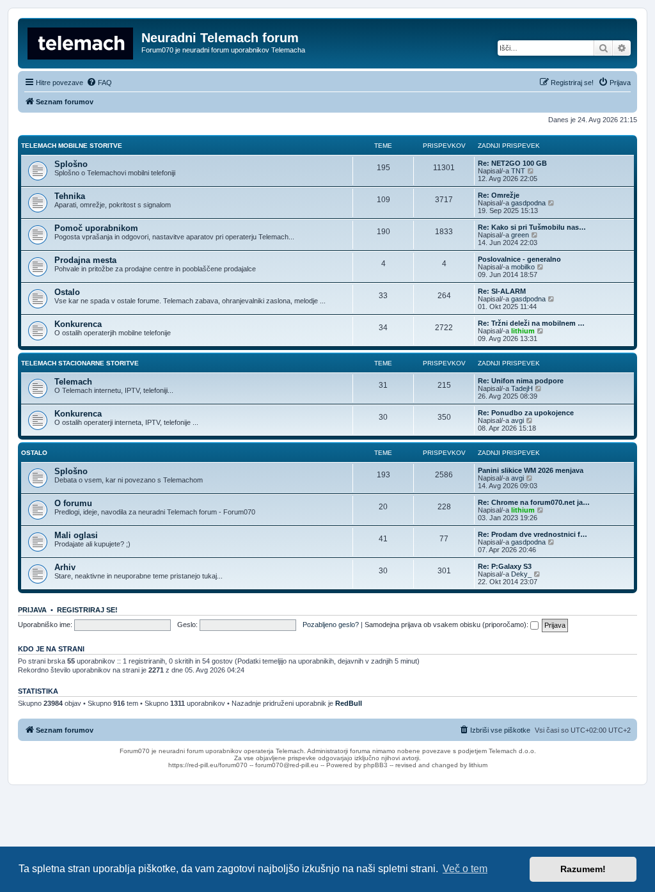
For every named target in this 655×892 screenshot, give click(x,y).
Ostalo (67, 292)
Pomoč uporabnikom (96, 228)
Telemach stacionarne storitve (80, 363)
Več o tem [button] (465, 868)
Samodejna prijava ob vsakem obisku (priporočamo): (447, 624)
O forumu (73, 503)
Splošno (71, 164)
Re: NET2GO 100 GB (512, 163)
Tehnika (69, 196)
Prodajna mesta (85, 260)
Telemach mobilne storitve (71, 145)
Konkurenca (78, 324)
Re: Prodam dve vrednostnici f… (532, 534)
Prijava (32, 610)
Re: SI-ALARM (502, 291)
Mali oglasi (76, 535)
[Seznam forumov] (81, 41)
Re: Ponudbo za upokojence (526, 413)
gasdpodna (528, 203)
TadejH (522, 388)
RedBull (348, 703)
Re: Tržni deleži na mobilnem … (531, 323)
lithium (523, 331)
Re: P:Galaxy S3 (505, 566)
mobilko (523, 267)
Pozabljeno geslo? (331, 624)
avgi (517, 420)
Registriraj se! (87, 610)
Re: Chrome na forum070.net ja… (534, 502)
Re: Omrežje (498, 195)
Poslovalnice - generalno (519, 259)
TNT (518, 171)
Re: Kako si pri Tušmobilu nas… (532, 227)
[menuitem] (99, 82)
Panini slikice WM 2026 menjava (530, 470)
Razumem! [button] (583, 869)
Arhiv (64, 567)
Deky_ (521, 574)
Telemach (73, 381)
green (520, 235)
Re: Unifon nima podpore (521, 381)
